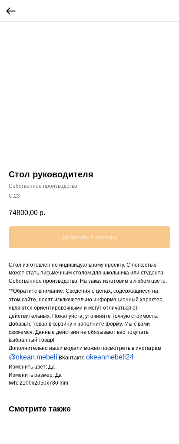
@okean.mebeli (33, 357)
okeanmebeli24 (110, 357)
